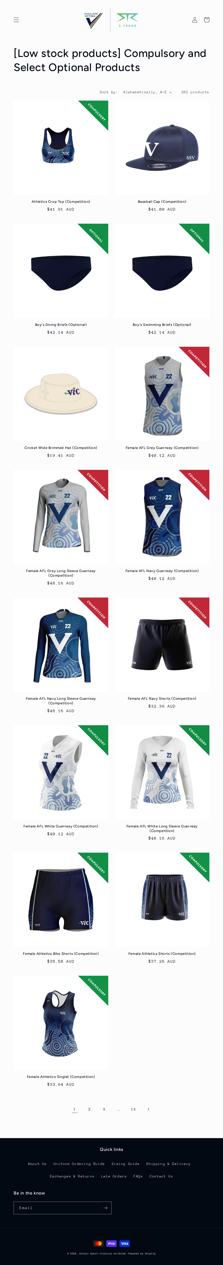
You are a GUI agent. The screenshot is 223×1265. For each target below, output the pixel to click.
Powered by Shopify (142, 1253)
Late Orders (114, 1176)
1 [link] (74, 1109)
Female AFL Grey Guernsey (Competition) (162, 448)
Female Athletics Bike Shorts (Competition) (61, 954)
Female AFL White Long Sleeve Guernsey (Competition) (162, 828)
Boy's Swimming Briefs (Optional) (162, 325)
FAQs (138, 1176)
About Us (37, 1164)
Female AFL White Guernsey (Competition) (60, 826)
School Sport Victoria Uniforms (102, 1253)
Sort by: (109, 92)
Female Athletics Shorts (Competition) (162, 954)
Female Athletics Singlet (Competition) (61, 1077)
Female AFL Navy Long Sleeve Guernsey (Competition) (61, 700)
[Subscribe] (105, 1208)
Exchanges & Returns (72, 1176)
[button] (16, 20)
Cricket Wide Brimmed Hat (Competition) (60, 448)
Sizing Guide (126, 1164)
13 (133, 1109)
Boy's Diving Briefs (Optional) (61, 325)
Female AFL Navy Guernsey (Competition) (162, 571)
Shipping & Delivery (168, 1164)
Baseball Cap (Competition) (162, 202)
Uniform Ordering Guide (79, 1164)
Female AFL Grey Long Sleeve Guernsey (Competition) (61, 573)
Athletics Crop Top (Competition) (61, 202)
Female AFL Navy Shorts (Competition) (162, 698)
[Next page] (148, 1109)
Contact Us (161, 1176)
